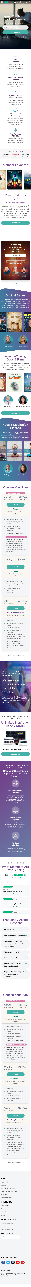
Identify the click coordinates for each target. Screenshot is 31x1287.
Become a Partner (7, 1229)
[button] (15, 930)
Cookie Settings (6, 1197)
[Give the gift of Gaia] (20, 2)
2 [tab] (17, 283)
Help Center (5, 1206)
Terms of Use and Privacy (9, 1191)
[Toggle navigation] (2, 2)
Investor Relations (7, 1223)
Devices (3, 1185)
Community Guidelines (8, 1188)
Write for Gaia (5, 1212)
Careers (3, 1209)
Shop (3, 1226)
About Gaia (5, 1182)
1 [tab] (15, 283)
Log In (26, 2)
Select (15, 567)
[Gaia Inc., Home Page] (5, 2)
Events (3, 1215)
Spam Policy (5, 1194)
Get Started (15, 32)
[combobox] (10, 1237)
